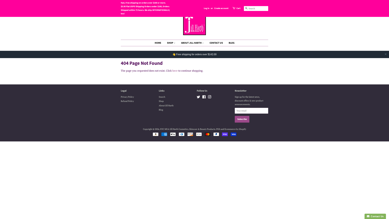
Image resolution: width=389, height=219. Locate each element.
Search (162, 96)
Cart (238, 8)
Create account (221, 8)
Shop (161, 101)
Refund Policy (127, 101)
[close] (385, 54)
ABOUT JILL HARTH (191, 43)
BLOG (231, 43)
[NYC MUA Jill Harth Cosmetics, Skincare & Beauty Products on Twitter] (198, 97)
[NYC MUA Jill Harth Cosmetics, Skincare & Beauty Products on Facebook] (204, 97)
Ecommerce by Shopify (235, 129)
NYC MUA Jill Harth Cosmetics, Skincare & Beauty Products (187, 129)
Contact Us (376, 216)
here (175, 70)
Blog (161, 109)
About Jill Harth (166, 105)
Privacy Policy (127, 96)
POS (218, 129)
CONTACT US (216, 43)
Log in (206, 8)
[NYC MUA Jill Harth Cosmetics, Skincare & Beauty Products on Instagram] (209, 97)
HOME (158, 43)
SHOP (170, 43)
